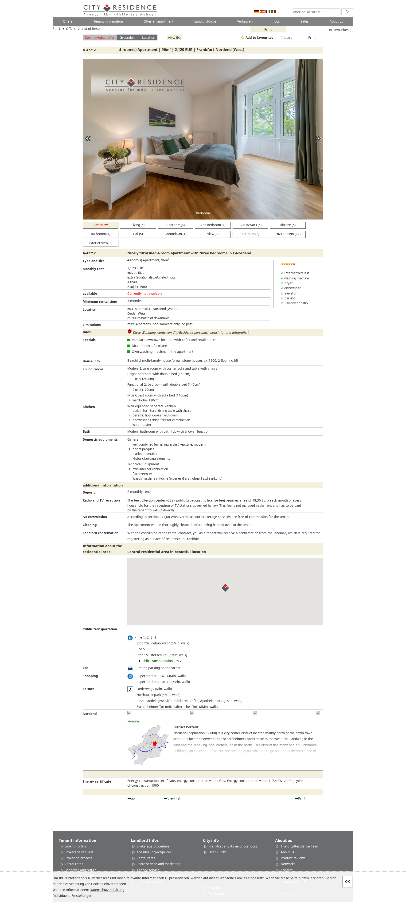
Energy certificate (97, 781)
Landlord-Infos (205, 21)
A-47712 (89, 49)
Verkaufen (245, 21)
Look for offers (75, 846)
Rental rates (73, 864)
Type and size (94, 261)
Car (85, 668)
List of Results (92, 28)
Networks (288, 864)
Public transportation (100, 629)
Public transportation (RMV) (161, 661)
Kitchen (89, 406)
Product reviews (293, 858)
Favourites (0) (342, 29)
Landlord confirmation (100, 533)
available (90, 293)
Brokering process (78, 858)
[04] (318, 712)
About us (336, 21)
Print (268, 29)
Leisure (88, 688)
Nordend (90, 713)
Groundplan (128, 37)
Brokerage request (78, 852)
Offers (68, 21)
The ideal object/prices (154, 852)
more (135, 721)
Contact (287, 870)
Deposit (89, 492)
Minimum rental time (100, 301)
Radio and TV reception (101, 500)
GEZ (159, 510)
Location (148, 37)
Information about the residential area (102, 548)
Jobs (276, 21)
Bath (86, 431)
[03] (255, 712)
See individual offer (100, 37)
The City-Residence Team (300, 846)
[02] (192, 712)
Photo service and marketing (158, 864)
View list (174, 37)
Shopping (90, 676)
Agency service (148, 870)
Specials (89, 339)
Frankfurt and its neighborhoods (233, 846)
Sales (305, 21)
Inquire (287, 37)
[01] (129, 712)
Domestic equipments (100, 439)
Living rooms (93, 369)
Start (56, 28)
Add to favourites (259, 37)
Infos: (87, 332)
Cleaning (90, 524)
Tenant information (108, 21)
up (133, 798)
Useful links (217, 852)
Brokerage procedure (153, 846)
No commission (95, 516)
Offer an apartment (158, 21)
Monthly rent (93, 269)
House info (91, 361)
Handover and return (80, 870)
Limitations (92, 324)
